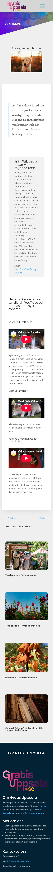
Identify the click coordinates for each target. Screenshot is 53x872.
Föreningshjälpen (34, 813)
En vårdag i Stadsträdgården (21, 677)
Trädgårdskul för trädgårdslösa (22, 625)
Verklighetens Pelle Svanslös (20, 575)
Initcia (43, 806)
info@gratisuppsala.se (18, 861)
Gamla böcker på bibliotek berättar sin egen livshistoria (24, 729)
